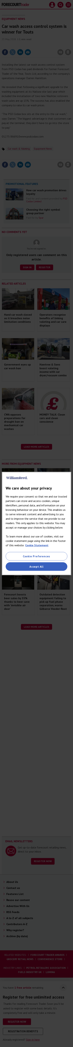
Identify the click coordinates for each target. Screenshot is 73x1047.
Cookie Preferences (36, 556)
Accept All (36, 566)
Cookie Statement (36, 545)
